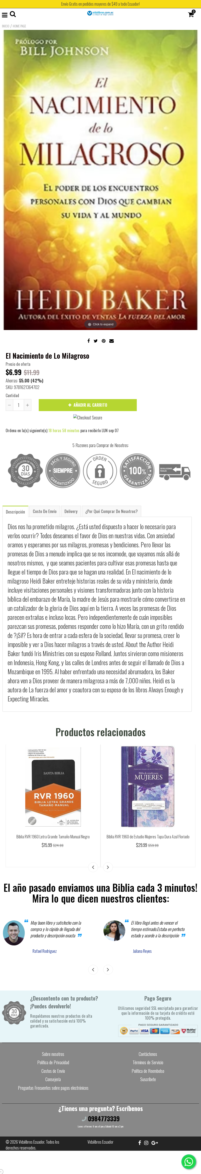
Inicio (5, 26)
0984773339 (103, 1118)
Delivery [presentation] (70, 511)
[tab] (15, 511)
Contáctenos (148, 1054)
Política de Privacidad (53, 1062)
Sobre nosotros (53, 1054)
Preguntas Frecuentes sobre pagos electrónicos (53, 1088)
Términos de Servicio (148, 1062)
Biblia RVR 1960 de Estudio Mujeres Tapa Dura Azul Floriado (148, 837)
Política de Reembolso (148, 1071)
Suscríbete (148, 1079)
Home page (19, 26)
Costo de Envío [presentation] (45, 511)
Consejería (53, 1079)
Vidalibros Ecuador (31, 1142)
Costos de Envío (53, 1071)
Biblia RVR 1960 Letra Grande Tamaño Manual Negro (53, 837)
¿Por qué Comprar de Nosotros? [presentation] (111, 511)
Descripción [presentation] (15, 512)
